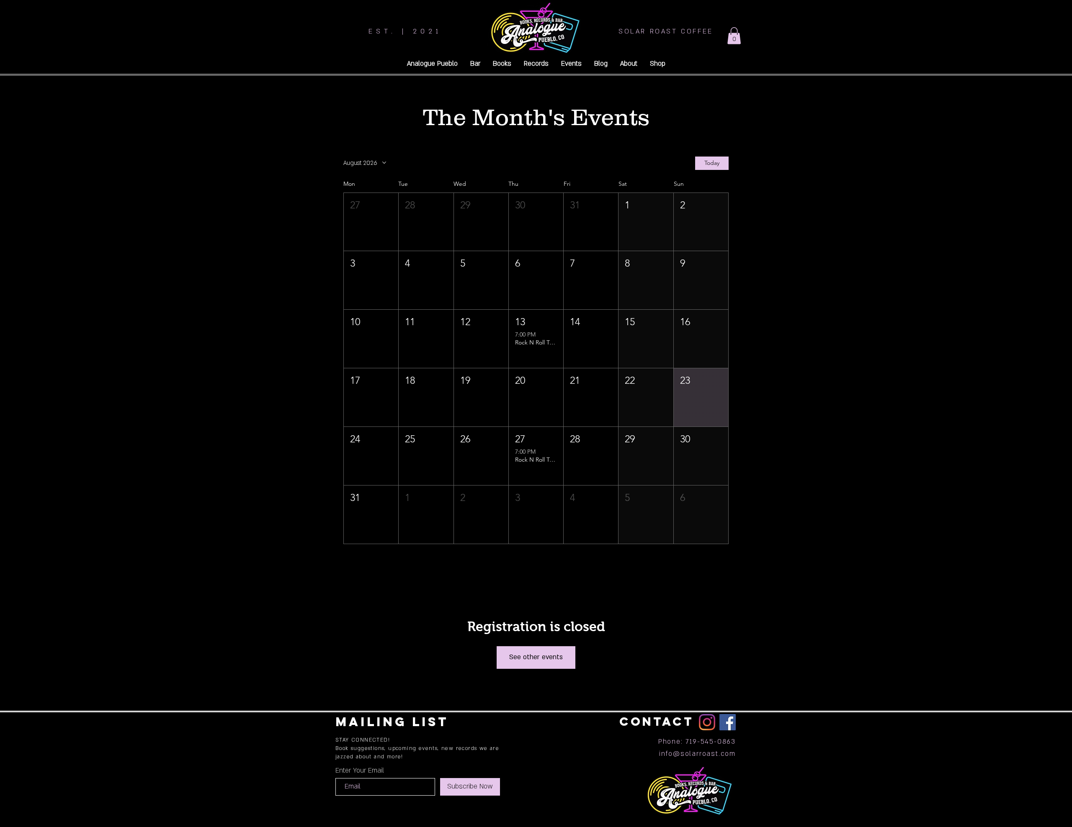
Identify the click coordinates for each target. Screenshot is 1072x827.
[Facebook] (727, 722)
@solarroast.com (704, 753)
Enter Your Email (359, 770)
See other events (536, 657)
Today (711, 163)
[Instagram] (707, 722)
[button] (734, 35)
